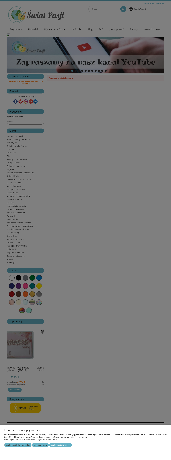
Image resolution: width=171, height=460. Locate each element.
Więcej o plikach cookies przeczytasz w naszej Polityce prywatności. (30, 439)
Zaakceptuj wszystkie (60, 445)
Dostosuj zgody (40, 445)
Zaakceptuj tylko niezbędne (18, 445)
